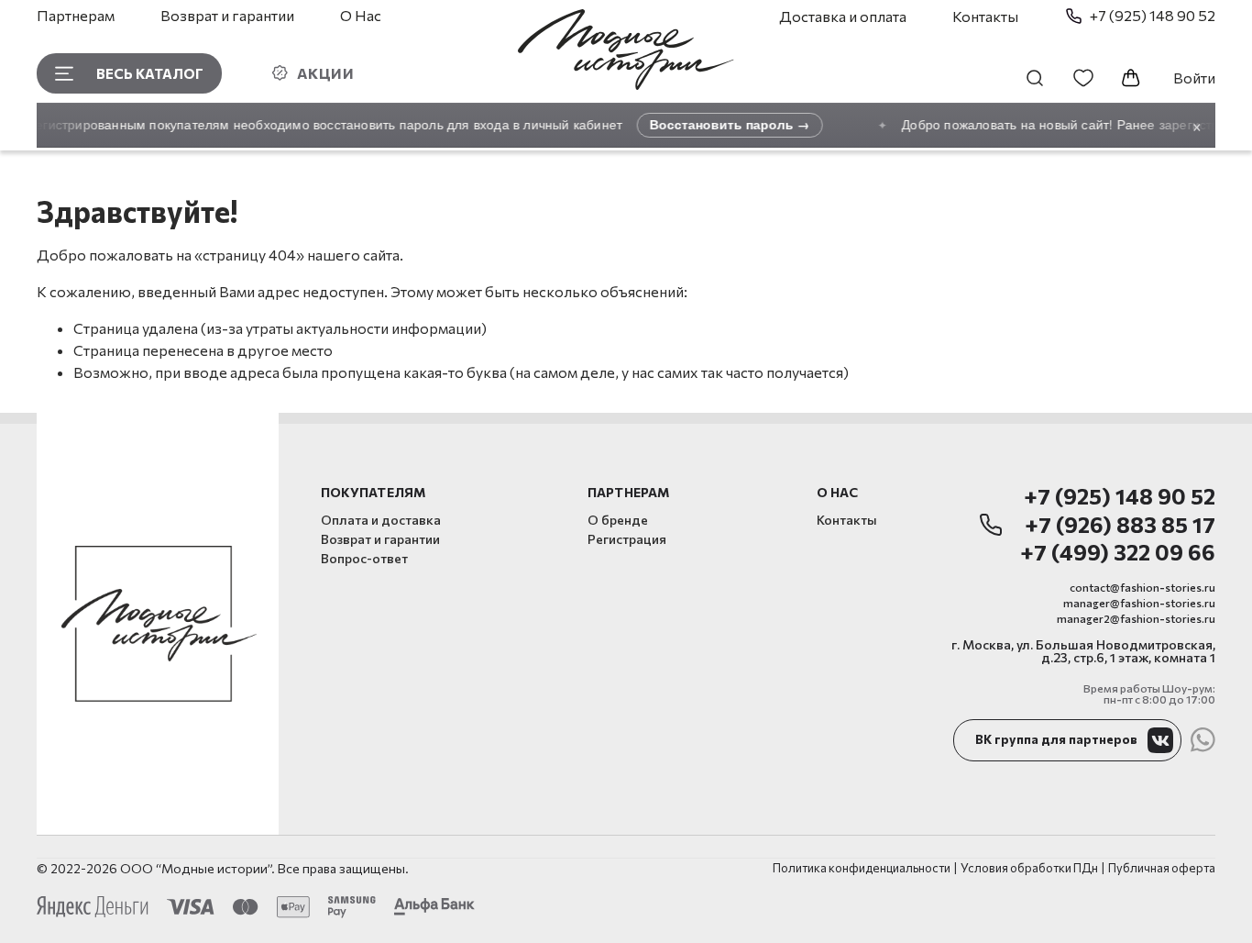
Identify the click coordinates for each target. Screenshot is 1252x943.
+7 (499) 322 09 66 (1117, 552)
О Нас (360, 15)
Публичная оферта (1161, 868)
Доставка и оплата (842, 16)
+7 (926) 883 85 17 (1120, 525)
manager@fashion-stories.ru (1139, 602)
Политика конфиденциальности (861, 868)
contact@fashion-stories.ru (1142, 587)
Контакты (985, 16)
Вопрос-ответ (364, 558)
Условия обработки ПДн (1029, 868)
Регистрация (627, 539)
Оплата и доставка (381, 519)
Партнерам (76, 15)
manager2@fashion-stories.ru (1136, 618)
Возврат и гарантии (227, 15)
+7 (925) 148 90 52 (1119, 496)
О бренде (618, 519)
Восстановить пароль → (722, 124)
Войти (1194, 77)
